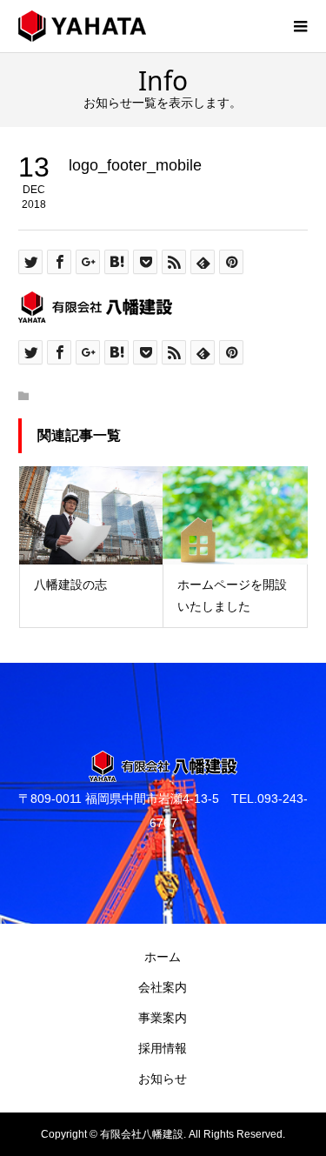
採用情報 (162, 1048)
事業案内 (162, 1018)
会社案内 (162, 987)
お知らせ (162, 1079)
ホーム (162, 957)
